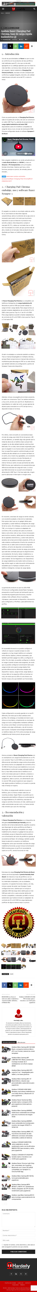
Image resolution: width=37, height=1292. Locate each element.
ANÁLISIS (7, 13)
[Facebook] (5, 46)
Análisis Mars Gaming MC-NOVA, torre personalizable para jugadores (23, 1178)
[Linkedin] (21, 46)
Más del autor (21, 1042)
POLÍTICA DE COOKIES (10, 1283)
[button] (3, 8)
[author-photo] (18, 1018)
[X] (10, 46)
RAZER (11, 974)
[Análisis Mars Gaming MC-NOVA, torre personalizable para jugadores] (6, 1178)
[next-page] (6, 1204)
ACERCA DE (20, 1283)
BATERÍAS (9, 28)
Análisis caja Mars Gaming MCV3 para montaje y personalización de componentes (23, 1197)
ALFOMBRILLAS (5, 1146)
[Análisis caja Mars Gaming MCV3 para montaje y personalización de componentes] (6, 1197)
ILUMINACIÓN (15, 28)
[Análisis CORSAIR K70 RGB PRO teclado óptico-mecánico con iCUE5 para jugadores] (6, 1157)
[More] (32, 46)
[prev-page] (3, 1204)
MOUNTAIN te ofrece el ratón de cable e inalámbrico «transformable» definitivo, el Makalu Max (10, 999)
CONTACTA (28, 1283)
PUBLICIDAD (15, 1285)
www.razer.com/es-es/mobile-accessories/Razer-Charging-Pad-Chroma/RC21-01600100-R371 (17, 179)
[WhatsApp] (15, 46)
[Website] (26, 1274)
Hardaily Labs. (7, 39)
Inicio (2, 13)
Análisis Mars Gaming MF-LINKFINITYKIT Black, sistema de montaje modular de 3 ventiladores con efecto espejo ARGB (23, 1062)
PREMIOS (22, 1285)
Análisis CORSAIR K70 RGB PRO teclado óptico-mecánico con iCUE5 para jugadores (27, 999)
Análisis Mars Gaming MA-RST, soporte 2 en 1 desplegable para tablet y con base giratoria (22, 1072)
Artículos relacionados (9, 1042)
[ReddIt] (26, 46)
